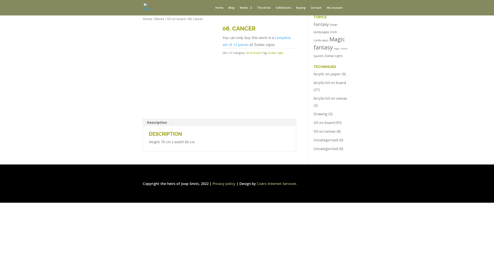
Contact (316, 7)
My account (335, 7)
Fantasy (321, 24)
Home (219, 7)
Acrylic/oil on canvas (330, 98)
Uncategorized (326, 148)
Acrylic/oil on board (330, 82)
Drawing (320, 114)
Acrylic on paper (327, 74)
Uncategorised (326, 140)
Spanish (318, 56)
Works (159, 19)
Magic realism (341, 48)
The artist (264, 7)
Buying (300, 7)
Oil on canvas (325, 131)
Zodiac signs (276, 53)
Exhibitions (283, 7)
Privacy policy (223, 183)
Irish (333, 32)
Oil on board (176, 19)
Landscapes (321, 40)
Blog (231, 7)
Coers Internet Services (276, 183)
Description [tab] (157, 122)
